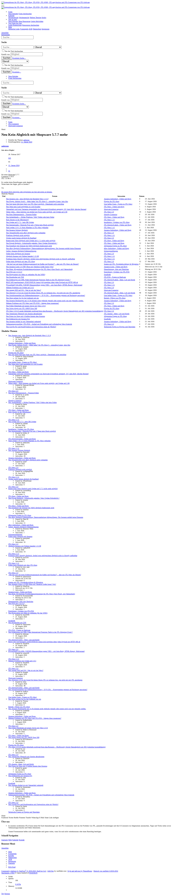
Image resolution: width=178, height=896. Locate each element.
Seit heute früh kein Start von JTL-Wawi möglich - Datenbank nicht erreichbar (35, 204)
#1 (9, 171)
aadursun (26, 140)
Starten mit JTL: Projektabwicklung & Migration (121, 264)
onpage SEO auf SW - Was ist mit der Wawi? (23, 290)
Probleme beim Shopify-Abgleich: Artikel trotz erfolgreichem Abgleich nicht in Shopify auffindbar (40, 259)
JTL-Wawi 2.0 (109, 212)
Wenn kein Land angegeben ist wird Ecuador (23, 207)
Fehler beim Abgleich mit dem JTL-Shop (20, 261)
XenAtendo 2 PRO (8, 873)
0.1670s (18, 884)
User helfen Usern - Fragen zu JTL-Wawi (118, 204)
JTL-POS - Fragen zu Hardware (115, 277)
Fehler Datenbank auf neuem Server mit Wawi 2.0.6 (26, 306)
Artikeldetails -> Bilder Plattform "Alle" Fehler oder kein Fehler (30, 217)
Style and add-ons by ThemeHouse (80, 871)
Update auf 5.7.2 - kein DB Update (20, 222)
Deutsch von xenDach (106, 871)
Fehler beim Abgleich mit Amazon (18, 254)
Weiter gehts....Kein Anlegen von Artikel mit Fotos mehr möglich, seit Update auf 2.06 (36, 212)
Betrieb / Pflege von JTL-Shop (115, 298)
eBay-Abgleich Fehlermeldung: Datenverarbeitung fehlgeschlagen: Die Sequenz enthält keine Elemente (43, 248)
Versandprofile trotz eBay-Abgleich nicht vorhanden (25, 233)
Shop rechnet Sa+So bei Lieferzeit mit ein (22, 298)
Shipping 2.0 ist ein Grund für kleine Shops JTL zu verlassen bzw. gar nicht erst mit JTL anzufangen (43, 293)
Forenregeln (12, 854)
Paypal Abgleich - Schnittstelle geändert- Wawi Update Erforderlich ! (31, 243)
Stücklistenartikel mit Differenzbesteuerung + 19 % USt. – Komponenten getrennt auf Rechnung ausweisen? (45, 295)
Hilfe (10, 840)
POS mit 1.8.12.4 (14, 272)
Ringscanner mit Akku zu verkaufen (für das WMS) (25, 274)
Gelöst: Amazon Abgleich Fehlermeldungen (21, 251)
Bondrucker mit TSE (15, 277)
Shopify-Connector (110, 214)
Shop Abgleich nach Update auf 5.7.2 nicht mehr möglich (30, 241)
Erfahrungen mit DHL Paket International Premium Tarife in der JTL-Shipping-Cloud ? (38, 280)
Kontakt (22, 840)
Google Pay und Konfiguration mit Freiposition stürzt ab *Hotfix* (31, 327)
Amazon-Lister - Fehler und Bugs (115, 267)
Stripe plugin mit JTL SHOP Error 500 (21, 308)
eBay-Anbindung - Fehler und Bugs (116, 248)
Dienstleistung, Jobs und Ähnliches (116, 269)
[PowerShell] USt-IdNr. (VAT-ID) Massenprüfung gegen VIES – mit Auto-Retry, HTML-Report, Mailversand (44, 285)
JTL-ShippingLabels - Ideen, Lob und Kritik (119, 280)
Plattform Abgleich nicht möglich (18, 235)
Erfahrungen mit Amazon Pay (18, 319)
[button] (2, 5)
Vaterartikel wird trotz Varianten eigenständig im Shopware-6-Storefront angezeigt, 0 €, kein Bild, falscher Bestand (46, 209)
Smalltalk (107, 274)
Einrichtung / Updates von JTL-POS (117, 272)
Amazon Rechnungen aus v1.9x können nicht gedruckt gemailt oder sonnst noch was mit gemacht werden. (45, 301)
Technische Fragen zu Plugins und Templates (119, 327)
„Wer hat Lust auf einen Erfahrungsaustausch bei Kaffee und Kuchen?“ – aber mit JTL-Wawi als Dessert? (42, 264)
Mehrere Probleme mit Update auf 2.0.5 (20, 288)
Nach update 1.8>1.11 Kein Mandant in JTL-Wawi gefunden (27, 227)
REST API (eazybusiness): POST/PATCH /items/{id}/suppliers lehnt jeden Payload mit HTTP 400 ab (42, 282)
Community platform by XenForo (23, 871)
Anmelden (5, 848)
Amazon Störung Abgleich (17, 230)
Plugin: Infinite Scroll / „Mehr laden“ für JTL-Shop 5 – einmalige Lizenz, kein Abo (37, 201)
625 (9, 158)
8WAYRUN (33, 873)
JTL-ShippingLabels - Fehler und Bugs (117, 225)
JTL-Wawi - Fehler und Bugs (114, 207)
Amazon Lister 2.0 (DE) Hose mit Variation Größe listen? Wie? (30, 267)
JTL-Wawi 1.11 (109, 220)
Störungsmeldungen (111, 251)
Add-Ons (50, 871)
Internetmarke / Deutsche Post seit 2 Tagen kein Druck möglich (30, 225)
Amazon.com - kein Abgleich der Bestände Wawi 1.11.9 (27, 199)
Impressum (12, 861)
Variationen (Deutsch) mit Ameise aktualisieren (24, 314)
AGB (10, 859)
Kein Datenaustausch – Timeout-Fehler (21, 214)
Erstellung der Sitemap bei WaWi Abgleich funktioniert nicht (29, 246)
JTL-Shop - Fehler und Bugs (114, 241)
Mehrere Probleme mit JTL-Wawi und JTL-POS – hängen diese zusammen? (32, 303)
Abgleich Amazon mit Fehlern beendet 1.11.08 (22, 256)
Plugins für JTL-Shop (111, 201)
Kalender (15, 840)
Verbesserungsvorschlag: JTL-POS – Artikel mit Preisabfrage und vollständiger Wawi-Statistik (39, 324)
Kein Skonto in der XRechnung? (17, 220)
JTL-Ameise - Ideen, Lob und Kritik (116, 314)
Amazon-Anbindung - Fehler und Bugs (117, 199)
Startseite (4, 840)
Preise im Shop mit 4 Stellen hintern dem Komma (25, 316)
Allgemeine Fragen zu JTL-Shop (115, 246)
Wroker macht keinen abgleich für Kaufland (21, 238)
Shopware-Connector (111, 209)
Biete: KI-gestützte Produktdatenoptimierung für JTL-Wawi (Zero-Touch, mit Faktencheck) (39, 269)
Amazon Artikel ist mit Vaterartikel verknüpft (23, 321)
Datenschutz (12, 857)
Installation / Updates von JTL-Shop (117, 222)
